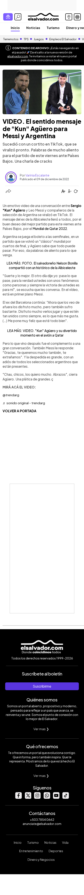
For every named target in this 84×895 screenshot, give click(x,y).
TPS (26, 39)
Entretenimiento (31, 851)
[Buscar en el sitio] (17, 16)
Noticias (33, 28)
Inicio (15, 28)
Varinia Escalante (37, 175)
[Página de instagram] (37, 798)
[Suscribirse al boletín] (8, 17)
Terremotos (11, 39)
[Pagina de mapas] (68, 16)
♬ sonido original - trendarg (24, 403)
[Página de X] (27, 798)
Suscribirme (42, 686)
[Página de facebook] (18, 798)
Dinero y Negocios (41, 859)
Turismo (53, 28)
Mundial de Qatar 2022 (50, 228)
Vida (65, 842)
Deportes (56, 851)
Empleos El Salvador (62, 39)
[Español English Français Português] (77, 16)
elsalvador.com (17, 56)
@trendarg (11, 395)
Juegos (39, 39)
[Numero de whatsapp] (46, 798)
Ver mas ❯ (41, 729)
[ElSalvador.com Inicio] (43, 16)
